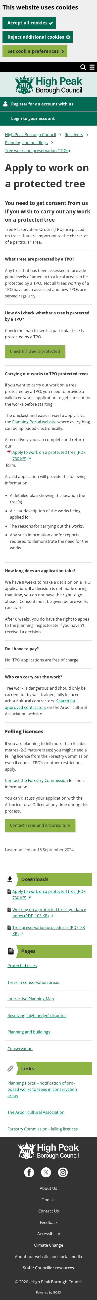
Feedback (48, 1222)
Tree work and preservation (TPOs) (37, 150)
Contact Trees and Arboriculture (40, 825)
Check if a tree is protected (35, 351)
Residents (74, 134)
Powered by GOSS (48, 1292)
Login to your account (33, 118)
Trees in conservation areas (33, 982)
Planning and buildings (26, 142)
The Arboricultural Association (35, 1112)
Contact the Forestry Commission (36, 780)
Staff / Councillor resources (48, 1268)
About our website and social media (48, 1256)
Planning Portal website (34, 422)
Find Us (48, 1200)
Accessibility (48, 1233)
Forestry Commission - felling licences (42, 1129)
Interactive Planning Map (30, 999)
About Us (48, 1188)
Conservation (20, 1048)
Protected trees (22, 965)
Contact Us (48, 1211)
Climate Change (48, 1245)
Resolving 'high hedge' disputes (36, 1015)
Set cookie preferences (33, 51)
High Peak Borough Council (30, 134)
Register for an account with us (42, 104)
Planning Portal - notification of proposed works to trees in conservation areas (42, 1089)
